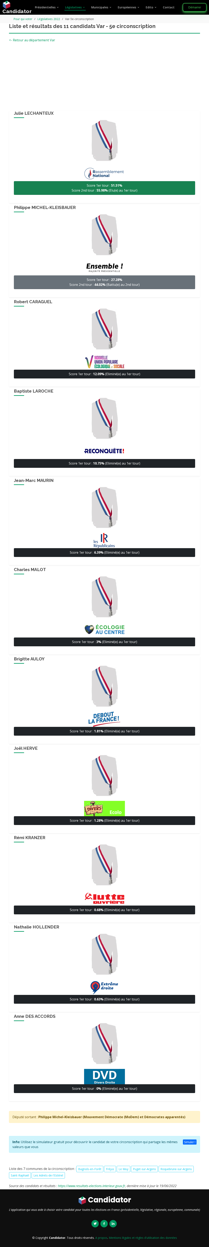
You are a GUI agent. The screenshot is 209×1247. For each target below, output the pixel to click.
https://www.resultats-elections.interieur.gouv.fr (91, 1186)
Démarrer (194, 7)
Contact (169, 7)
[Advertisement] (104, 78)
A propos (101, 1238)
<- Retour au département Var (32, 40)
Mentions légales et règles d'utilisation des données (143, 1238)
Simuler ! (189, 1142)
